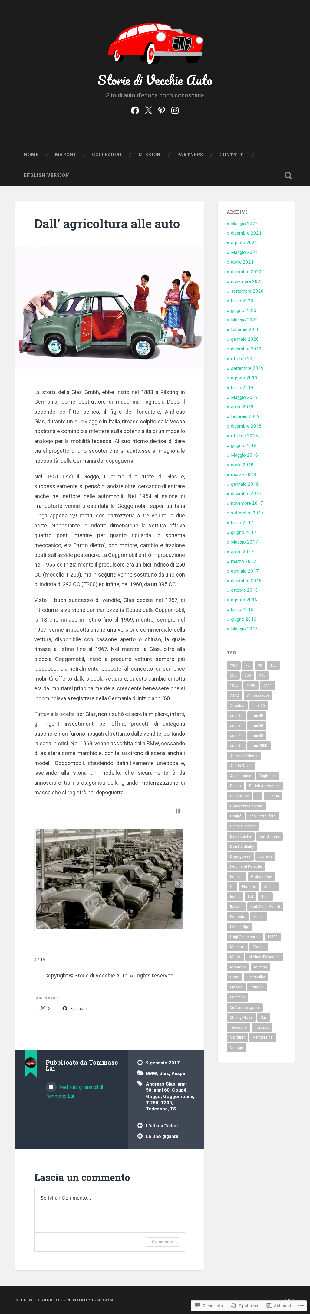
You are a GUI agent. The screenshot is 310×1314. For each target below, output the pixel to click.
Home (31, 154)
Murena (260, 967)
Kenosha (237, 917)
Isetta (235, 897)
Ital (250, 897)
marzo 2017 (243, 561)
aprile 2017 (242, 551)
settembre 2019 (247, 368)
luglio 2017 (242, 522)
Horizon (249, 887)
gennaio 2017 (245, 571)
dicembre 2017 (246, 493)
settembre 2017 (247, 513)
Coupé (179, 1090)
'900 (233, 665)
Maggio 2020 (244, 320)
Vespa (178, 1073)
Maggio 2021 (244, 252)
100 (273, 665)
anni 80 (257, 736)
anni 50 (236, 726)
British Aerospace (264, 786)
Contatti (232, 154)
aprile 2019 (242, 406)
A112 (234, 695)
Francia (236, 877)
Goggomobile (178, 1096)
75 (248, 665)
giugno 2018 (243, 445)
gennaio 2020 (245, 339)
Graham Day (261, 877)
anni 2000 (259, 746)
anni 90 (236, 746)
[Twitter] (148, 109)
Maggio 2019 (244, 397)
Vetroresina (263, 1037)
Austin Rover (241, 766)
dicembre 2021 (246, 233)
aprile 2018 (242, 465)
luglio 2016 (242, 609)
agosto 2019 (244, 378)
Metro (235, 957)
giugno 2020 (243, 310)
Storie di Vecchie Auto (155, 79)
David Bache (240, 836)
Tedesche (157, 1109)
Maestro (237, 947)
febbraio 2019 (245, 416)
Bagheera (267, 776)
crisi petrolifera (262, 816)
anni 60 (162, 1090)
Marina (259, 947)
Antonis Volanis (243, 756)
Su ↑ (290, 1299)
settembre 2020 (247, 291)
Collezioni (107, 154)
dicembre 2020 (246, 271)
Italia (265, 897)
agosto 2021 (244, 242)
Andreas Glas (160, 1084)
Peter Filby (256, 977)
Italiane (236, 907)
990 (262, 675)
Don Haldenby (242, 846)
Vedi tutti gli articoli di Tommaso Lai (74, 1091)
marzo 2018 (243, 474)
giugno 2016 (243, 619)
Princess (237, 997)
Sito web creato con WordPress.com (64, 1299)
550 (233, 675)
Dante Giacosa (243, 826)
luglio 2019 (242, 387)
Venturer (237, 1037)
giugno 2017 (243, 532)
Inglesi (269, 887)
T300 (166, 1102)
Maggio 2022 (244, 223)
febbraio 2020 (245, 329)
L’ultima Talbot (162, 1125)
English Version (46, 175)
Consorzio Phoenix (246, 806)
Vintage (236, 1048)
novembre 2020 (247, 281)
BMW (151, 1073)
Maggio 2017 (244, 542)
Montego (238, 967)
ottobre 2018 (244, 436)
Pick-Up (236, 987)
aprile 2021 (242, 262)
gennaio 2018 (245, 484)
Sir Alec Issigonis (244, 1007)
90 (260, 665)
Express (265, 856)
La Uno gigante (162, 1136)
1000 (234, 685)
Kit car (258, 917)
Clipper (273, 796)
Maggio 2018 (244, 455)
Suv (264, 1017)
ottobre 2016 (244, 590)
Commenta (162, 1241)
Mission (149, 154)
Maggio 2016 (244, 629)
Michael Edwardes (264, 957)
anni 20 (258, 706)
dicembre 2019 (246, 349)
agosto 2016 (244, 600)
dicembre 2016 (246, 580)
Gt (232, 887)
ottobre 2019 (244, 358)
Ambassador (258, 695)
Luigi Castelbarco (245, 937)
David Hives (269, 836)
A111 (267, 685)
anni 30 (236, 716)
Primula (257, 987)
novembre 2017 (247, 503)
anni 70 (236, 736)
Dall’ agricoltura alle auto (107, 223)
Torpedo (262, 1027)
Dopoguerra (240, 856)
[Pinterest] (162, 109)
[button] (39, 883)
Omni (234, 977)
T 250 (152, 1102)
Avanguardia (240, 776)
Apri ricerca (288, 175)
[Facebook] (135, 109)
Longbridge (239, 927)
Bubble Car (239, 796)
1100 (251, 685)
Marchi (65, 154)
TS (173, 1109)
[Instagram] (175, 109)
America (237, 706)
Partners (190, 154)
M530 (273, 937)
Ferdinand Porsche (246, 866)
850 (248, 675)
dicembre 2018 (246, 426)
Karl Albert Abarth (265, 907)
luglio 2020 (242, 301)
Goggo (153, 1096)
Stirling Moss (241, 1017)
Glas (164, 1073)
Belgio (235, 786)
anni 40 (257, 716)
